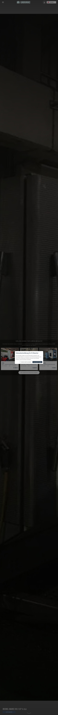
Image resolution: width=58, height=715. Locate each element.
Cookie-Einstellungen (26, 362)
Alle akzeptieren (37, 362)
